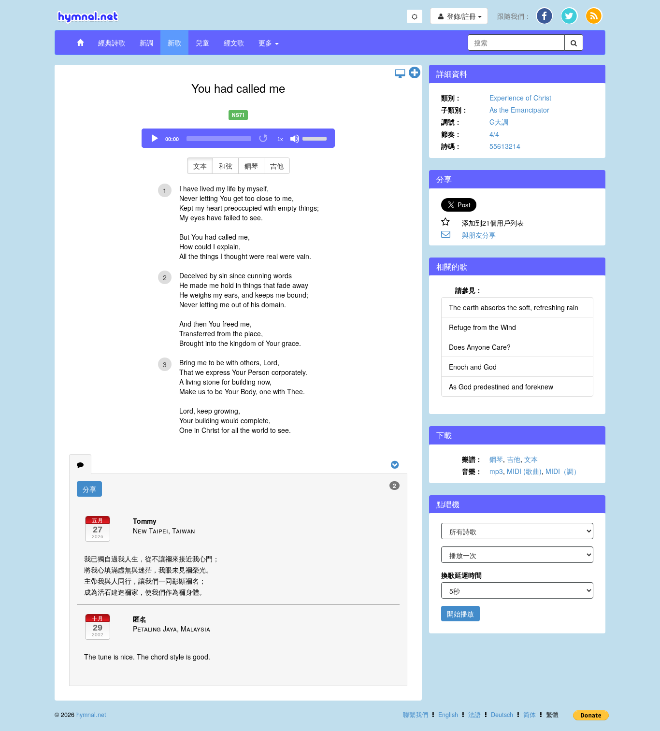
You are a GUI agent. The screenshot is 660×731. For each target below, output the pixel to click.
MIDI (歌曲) (524, 471)
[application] (238, 138)
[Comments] (80, 464)
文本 (200, 166)
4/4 (494, 134)
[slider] (316, 137)
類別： (451, 97)
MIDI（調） (562, 471)
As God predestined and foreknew (501, 386)
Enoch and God (473, 367)
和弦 (225, 166)
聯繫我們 (415, 714)
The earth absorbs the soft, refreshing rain (513, 307)
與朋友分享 (479, 235)
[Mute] (295, 138)
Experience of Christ (520, 97)
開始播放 (460, 613)
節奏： (451, 134)
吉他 (277, 166)
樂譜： (472, 459)
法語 (474, 714)
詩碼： (451, 146)
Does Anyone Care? (480, 347)
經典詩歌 (111, 42)
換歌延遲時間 (461, 575)
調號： (451, 122)
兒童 (202, 42)
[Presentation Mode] (400, 73)
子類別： (454, 110)
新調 (146, 42)
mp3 (496, 471)
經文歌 (234, 42)
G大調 (498, 122)
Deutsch (502, 714)
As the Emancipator (519, 110)
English (448, 714)
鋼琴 (251, 166)
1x (280, 139)
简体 (529, 714)
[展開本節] (414, 73)
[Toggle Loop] (264, 138)
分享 (89, 489)
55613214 (504, 146)
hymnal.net (91, 714)
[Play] (154, 138)
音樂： (472, 471)
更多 (266, 42)
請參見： (468, 290)
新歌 (174, 42)
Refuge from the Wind (482, 327)
